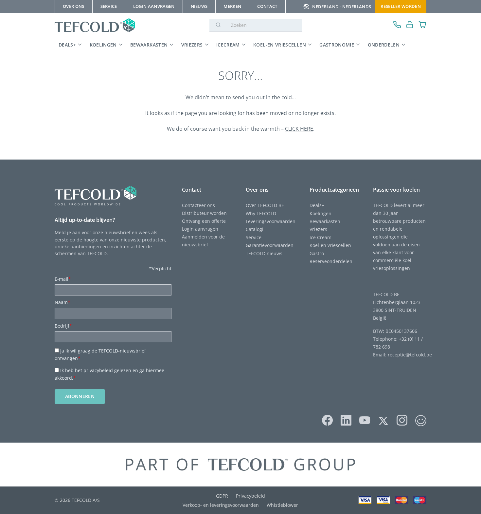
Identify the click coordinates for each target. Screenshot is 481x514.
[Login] (410, 25)
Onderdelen (384, 45)
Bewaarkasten (149, 45)
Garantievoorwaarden (270, 245)
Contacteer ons (198, 205)
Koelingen (103, 45)
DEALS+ (67, 45)
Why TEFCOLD (261, 213)
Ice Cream (320, 237)
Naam (62, 302)
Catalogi (254, 229)
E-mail (63, 279)
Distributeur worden (204, 213)
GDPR (222, 496)
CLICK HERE (299, 128)
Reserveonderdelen (331, 261)
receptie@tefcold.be (410, 355)
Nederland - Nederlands (341, 7)
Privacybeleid (250, 496)
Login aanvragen (200, 229)
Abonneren (80, 396)
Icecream (228, 45)
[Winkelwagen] (422, 25)
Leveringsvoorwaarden (270, 221)
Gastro (317, 253)
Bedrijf (63, 326)
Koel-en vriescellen (279, 45)
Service (253, 237)
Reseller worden (401, 6)
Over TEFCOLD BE (265, 205)
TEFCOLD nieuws (264, 253)
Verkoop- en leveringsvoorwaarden (221, 505)
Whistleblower (282, 505)
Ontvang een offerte (204, 221)
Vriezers (192, 45)
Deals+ (317, 205)
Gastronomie (336, 45)
